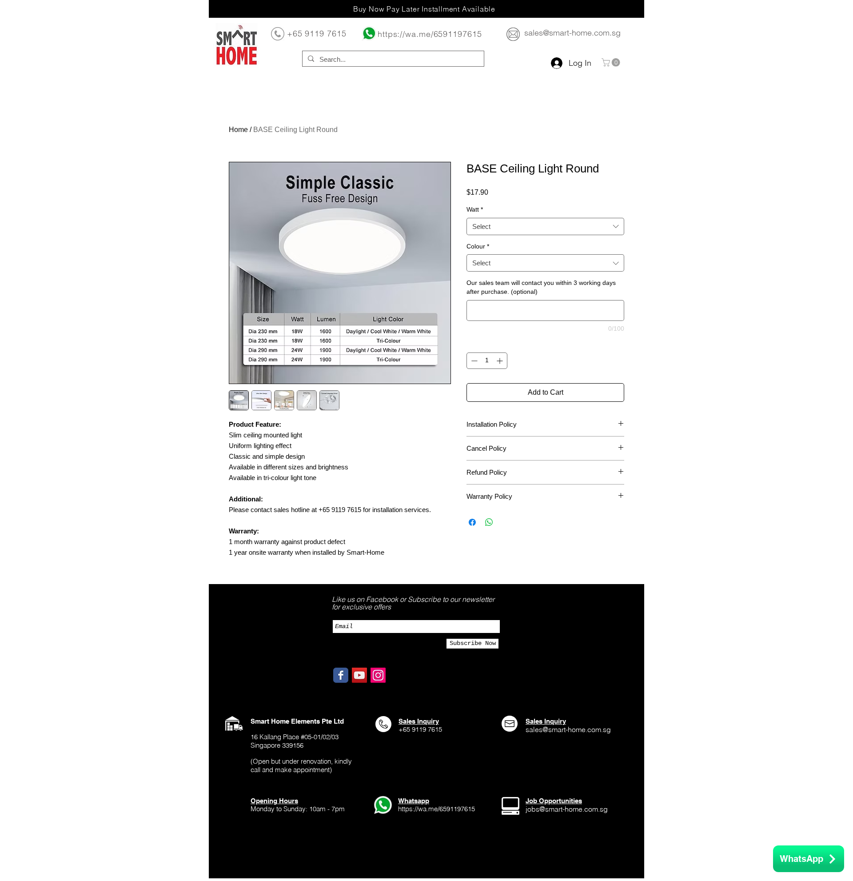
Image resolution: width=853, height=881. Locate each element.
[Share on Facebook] (472, 522)
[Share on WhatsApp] (489, 522)
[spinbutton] (487, 360)
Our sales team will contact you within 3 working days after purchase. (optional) (541, 287)
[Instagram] (378, 675)
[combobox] (545, 226)
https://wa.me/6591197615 (430, 34)
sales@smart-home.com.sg (572, 33)
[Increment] (500, 360)
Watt (474, 209)
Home (238, 129)
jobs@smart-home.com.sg (567, 809)
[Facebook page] (340, 675)
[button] (612, 62)
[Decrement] (473, 360)
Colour (477, 246)
